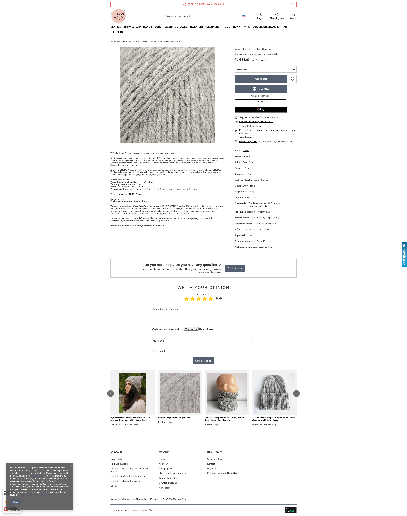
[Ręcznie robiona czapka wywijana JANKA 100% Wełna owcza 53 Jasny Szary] (274, 392)
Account (164, 451)
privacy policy (36, 476)
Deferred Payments (248, 141)
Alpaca (153, 41)
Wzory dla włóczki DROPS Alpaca (126, 194)
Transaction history (168, 478)
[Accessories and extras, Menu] (288, 27)
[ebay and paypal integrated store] (291, 510)
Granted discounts (168, 483)
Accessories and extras (270, 27)
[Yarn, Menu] (251, 27)
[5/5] (210, 299)
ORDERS (116, 451)
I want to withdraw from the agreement (129, 476)
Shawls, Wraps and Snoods (143, 27)
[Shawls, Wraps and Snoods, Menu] (163, 27)
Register (163, 459)
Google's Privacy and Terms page (34, 495)
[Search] (231, 16)
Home (226, 27)
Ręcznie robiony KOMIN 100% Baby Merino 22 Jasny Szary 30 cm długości (225, 419)
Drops (144, 41)
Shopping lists (166, 468)
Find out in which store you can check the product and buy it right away (267, 131)
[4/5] (204, 299)
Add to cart (261, 79)
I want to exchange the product (126, 481)
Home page (126, 41)
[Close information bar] (293, 4)
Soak (236, 27)
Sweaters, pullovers (205, 27)
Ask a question (235, 268)
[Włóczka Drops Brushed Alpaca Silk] (180, 392)
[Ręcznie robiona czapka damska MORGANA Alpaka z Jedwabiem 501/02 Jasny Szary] (132, 392)
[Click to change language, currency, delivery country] (245, 16)
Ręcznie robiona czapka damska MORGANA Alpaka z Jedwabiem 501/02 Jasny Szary (130, 419)
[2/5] (192, 299)
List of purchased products (172, 473)
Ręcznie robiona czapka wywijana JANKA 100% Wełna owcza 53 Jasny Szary (273, 419)
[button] (110, 393)
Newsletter (164, 487)
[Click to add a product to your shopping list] (293, 79)
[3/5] (198, 299)
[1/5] (186, 299)
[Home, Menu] (231, 27)
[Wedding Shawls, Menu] (189, 27)
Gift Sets (116, 32)
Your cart (163, 463)
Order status (116, 459)
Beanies (115, 27)
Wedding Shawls (176, 27)
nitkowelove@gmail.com (122, 499)
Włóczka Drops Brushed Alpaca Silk (174, 418)
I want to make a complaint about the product (129, 470)
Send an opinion (203, 361)
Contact (114, 486)
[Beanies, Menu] (123, 27)
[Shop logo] (118, 16)
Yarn (246, 27)
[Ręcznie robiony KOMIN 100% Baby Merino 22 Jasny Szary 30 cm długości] (227, 392)
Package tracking (119, 463)
